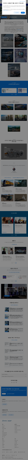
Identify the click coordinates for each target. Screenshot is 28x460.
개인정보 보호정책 (5, 10)
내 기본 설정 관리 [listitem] (17, 12)
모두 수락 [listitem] (23, 12)
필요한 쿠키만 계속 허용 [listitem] (22, 1)
